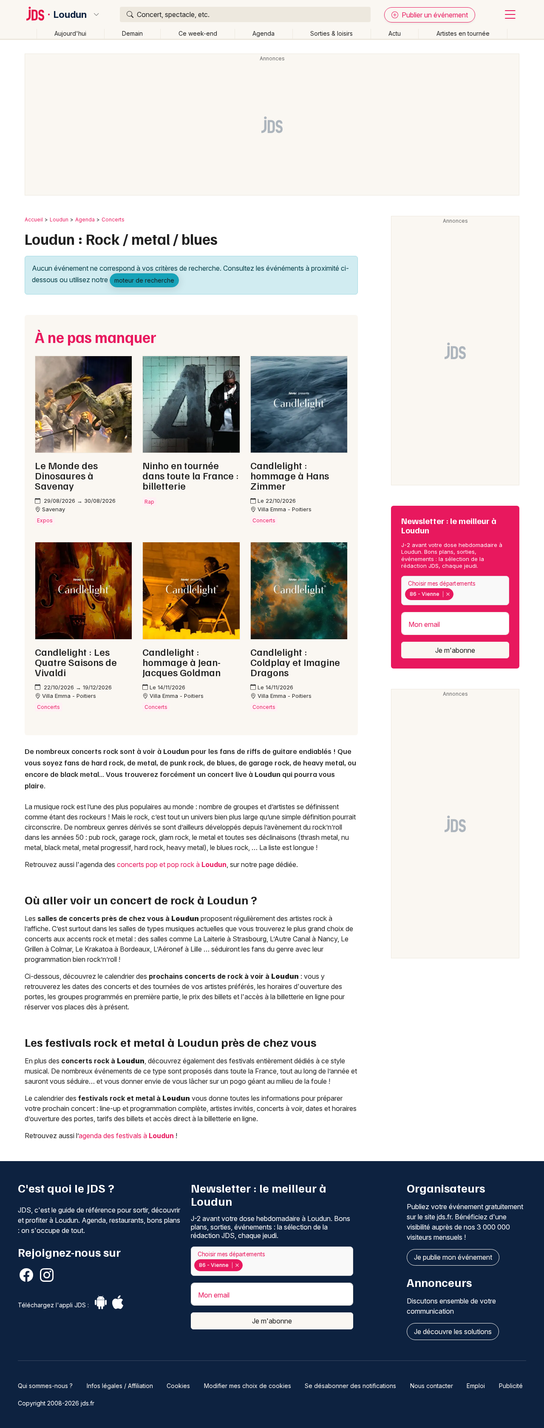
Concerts (113, 219)
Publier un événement (434, 15)
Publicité (511, 1385)
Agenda (263, 33)
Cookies (178, 1385)
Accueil (34, 219)
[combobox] (455, 590)
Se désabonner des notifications (350, 1385)
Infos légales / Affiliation (120, 1385)
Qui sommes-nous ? (45, 1385)
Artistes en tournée (463, 33)
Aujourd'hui (70, 33)
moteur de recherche (144, 280)
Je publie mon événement (453, 1257)
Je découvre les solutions (453, 1331)
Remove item (448, 594)
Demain (132, 33)
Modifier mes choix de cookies (247, 1385)
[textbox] (457, 594)
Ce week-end (197, 33)
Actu (394, 33)
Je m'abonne (455, 650)
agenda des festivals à (126, 1135)
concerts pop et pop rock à (172, 864)
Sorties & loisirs (331, 33)
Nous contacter (431, 1385)
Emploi (476, 1385)
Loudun (70, 14)
